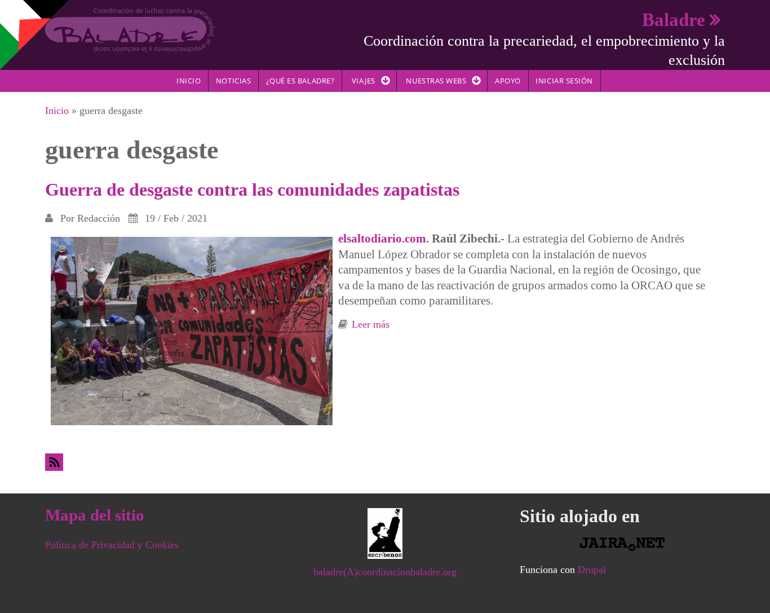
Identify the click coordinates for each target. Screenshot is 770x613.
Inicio (188, 81)
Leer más (371, 324)
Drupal (592, 569)
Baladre (673, 19)
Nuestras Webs (436, 81)
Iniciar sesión (564, 81)
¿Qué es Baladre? (300, 81)
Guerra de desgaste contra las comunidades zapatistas (252, 189)
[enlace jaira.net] (622, 544)
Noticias (233, 81)
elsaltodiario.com (382, 238)
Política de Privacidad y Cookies (112, 544)
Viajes (363, 81)
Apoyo (508, 81)
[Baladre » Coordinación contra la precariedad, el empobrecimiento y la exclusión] (130, 29)
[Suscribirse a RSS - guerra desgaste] (385, 462)
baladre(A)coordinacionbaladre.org (385, 571)
